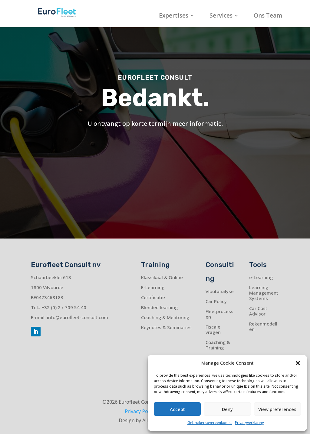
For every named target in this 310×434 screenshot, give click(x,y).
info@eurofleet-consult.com (77, 317)
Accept (177, 409)
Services (220, 16)
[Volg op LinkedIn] (36, 331)
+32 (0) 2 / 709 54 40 (63, 307)
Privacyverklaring (249, 422)
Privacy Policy (140, 411)
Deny (227, 409)
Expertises (173, 16)
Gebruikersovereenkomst (209, 422)
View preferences (277, 409)
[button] (298, 363)
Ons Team (268, 16)
